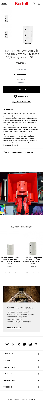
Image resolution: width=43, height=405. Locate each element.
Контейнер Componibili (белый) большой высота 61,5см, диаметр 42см (10, 261)
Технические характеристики (18, 152)
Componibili (21, 74)
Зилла (33, 399)
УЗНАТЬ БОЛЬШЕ (14, 327)
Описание (8, 109)
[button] (5, 272)
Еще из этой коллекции (21, 227)
